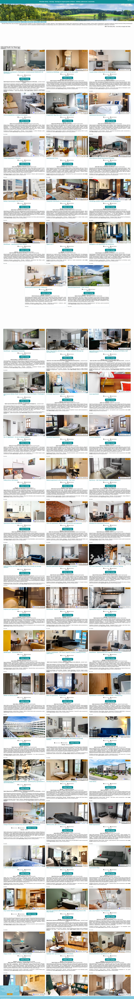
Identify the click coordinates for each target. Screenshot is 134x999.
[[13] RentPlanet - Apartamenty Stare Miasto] (24, 232)
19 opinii (34, 445)
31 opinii (78, 790)
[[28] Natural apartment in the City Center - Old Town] (67, 468)
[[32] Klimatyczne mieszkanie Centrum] (110, 511)
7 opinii (121, 618)
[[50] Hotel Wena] (110, 769)
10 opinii (77, 123)
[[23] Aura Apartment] (110, 382)
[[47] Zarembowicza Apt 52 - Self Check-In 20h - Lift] (110, 726)
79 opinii (118, 531)
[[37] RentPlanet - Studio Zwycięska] (67, 597)
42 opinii (33, 123)
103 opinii (75, 833)
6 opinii (120, 80)
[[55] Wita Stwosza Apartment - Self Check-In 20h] (67, 855)
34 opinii (122, 704)
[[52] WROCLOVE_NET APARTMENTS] (67, 812)
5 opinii (122, 574)
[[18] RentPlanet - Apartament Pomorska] (24, 339)
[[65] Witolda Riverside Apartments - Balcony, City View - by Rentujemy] (110, 985)
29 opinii (117, 123)
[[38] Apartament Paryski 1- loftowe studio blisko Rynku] (110, 597)
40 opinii (30, 876)
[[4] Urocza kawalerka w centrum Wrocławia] (24, 103)
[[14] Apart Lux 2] (67, 232)
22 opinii (79, 574)
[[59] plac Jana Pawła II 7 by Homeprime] (110, 899)
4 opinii (121, 209)
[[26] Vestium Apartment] (110, 425)
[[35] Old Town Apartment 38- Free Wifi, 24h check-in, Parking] (110, 554)
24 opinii (75, 704)
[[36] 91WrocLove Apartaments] (24, 597)
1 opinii (70, 252)
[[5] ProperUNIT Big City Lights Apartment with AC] (67, 103)
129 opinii (122, 488)
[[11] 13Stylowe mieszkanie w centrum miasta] (67, 189)
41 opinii (30, 488)
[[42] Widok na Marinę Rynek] (24, 683)
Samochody (30, 21)
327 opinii (97, 295)
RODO (12, 992)
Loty (24, 21)
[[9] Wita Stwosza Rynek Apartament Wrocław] (110, 146)
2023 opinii (33, 252)
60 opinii (85, 360)
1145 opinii (31, 747)
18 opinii (43, 81)
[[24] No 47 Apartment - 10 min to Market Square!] (24, 425)
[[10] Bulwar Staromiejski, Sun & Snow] (24, 189)
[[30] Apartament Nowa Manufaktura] (24, 511)
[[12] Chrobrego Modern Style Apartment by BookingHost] (110, 189)
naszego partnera (74, 88)
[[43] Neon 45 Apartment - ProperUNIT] (67, 683)
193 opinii (35, 962)
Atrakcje (36, 21)
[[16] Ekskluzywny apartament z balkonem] (45, 275)
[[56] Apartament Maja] (110, 855)
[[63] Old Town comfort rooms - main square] (24, 985)
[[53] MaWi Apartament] (110, 812)
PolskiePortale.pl (8, 998)
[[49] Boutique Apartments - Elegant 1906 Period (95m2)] (67, 769)
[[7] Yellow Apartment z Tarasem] (24, 146)
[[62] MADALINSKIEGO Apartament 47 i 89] (110, 942)
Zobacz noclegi (25, 79)
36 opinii (54, 295)
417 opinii (114, 402)
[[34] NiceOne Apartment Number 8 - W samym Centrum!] (67, 554)
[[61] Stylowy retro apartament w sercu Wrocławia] (67, 942)
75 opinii (79, 80)
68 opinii (122, 661)
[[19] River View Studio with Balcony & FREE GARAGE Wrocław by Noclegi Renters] (67, 339)
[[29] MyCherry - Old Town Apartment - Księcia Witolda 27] (110, 468)
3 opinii (31, 531)
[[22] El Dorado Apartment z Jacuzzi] (67, 382)
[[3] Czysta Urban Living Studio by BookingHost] (110, 60)
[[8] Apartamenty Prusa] (67, 146)
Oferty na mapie (11, 21)
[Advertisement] (67, 36)
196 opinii (119, 962)
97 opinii (31, 618)
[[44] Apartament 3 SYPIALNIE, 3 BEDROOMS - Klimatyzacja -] (110, 683)
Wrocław (42, 51)
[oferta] (33, 69)
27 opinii (72, 166)
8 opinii (76, 209)
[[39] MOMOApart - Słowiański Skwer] (24, 640)
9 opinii (115, 833)
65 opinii (30, 704)
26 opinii (31, 166)
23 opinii (77, 962)
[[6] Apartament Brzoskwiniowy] (110, 103)
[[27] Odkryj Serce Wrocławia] (24, 468)
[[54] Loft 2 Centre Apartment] (24, 855)
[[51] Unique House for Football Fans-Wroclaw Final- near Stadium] (24, 812)
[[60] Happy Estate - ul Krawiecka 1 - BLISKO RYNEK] (24, 942)
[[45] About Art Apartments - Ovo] (24, 726)
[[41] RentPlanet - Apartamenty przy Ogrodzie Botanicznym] (110, 640)
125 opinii (32, 661)
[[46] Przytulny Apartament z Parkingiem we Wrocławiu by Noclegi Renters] (67, 726)
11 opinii (39, 576)
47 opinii (119, 166)
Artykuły (43, 21)
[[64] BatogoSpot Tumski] (67, 985)
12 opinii (32, 209)
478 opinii (73, 445)
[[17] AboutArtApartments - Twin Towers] (88, 275)
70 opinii (77, 488)
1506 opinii (114, 790)
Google (3, 987)
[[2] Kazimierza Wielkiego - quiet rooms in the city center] (67, 60)
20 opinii (114, 876)
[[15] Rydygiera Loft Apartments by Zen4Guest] (110, 232)
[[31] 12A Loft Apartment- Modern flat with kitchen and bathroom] (67, 511)
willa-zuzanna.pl (130, 0)
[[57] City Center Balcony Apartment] (24, 899)
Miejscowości (17, 21)
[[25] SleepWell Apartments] (67, 425)
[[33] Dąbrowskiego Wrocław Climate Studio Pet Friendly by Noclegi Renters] (24, 554)
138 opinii (120, 747)
